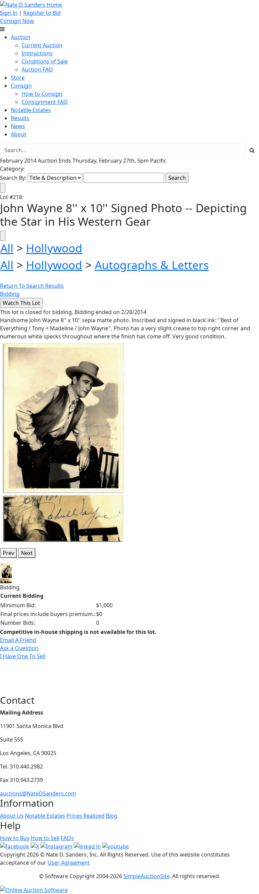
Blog (111, 815)
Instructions (37, 53)
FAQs (67, 838)
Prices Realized (85, 815)
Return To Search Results (32, 285)
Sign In (9, 13)
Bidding (10, 294)
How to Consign (42, 93)
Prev (8, 553)
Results (20, 118)
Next (27, 553)
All (6, 248)
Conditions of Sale (45, 61)
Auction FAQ (37, 69)
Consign (21, 85)
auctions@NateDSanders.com (38, 793)
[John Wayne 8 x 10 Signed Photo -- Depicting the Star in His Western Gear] (63, 441)
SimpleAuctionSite (146, 876)
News (18, 126)
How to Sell (45, 838)
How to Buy (14, 838)
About (18, 134)
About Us (12, 815)
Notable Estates (31, 110)
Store (18, 77)
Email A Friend (18, 640)
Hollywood (54, 248)
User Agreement (69, 862)
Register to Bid (42, 13)
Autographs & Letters (152, 265)
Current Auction (42, 45)
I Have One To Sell (23, 656)
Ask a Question (19, 648)
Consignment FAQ (45, 102)
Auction (20, 37)
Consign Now (17, 21)
